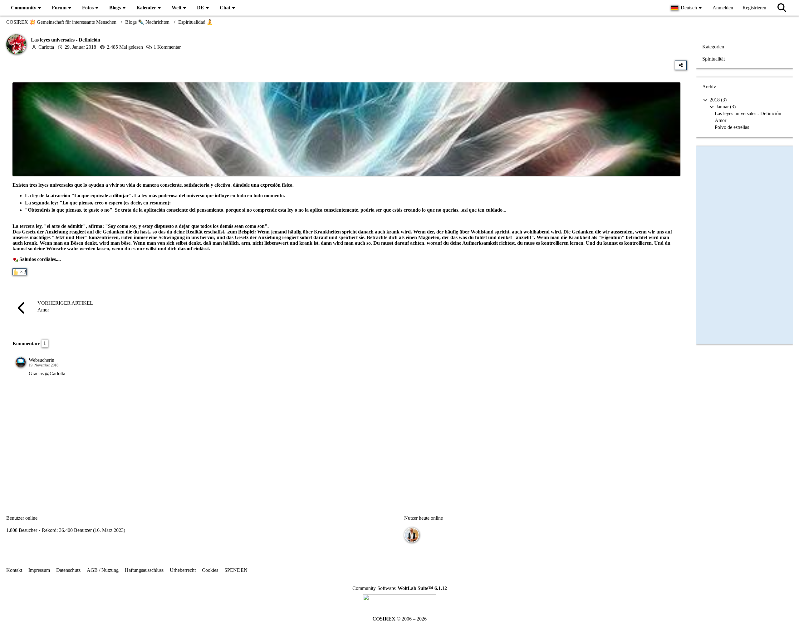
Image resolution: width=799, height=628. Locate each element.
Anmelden (723, 7)
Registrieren (754, 7)
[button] (687, 8)
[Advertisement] (346, 442)
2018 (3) (717, 99)
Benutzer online (21, 518)
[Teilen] (681, 65)
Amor (720, 120)
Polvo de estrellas (732, 127)
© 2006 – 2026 (399, 618)
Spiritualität (713, 58)
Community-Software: (399, 588)
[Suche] (782, 8)
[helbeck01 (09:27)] (411, 534)
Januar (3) (725, 106)
